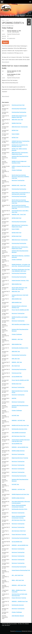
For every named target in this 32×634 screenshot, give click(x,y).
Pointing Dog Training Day (19, 108)
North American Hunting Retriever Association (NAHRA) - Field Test (20, 176)
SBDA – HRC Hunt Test (18, 580)
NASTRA (14, 398)
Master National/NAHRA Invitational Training (18, 517)
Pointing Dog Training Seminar (20, 538)
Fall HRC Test (15, 415)
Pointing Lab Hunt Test (18, 105)
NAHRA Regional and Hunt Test (20, 494)
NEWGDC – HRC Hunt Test (19, 585)
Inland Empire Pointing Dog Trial (21, 570)
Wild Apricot (19, 631)
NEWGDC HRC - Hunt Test (19, 185)
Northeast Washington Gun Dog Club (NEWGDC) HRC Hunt (20, 270)
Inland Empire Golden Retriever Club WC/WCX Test (21, 440)
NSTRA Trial (15, 130)
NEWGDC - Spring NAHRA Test (20, 447)
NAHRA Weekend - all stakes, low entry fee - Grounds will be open (21, 265)
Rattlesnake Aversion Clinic (19, 429)
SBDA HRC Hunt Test (17, 119)
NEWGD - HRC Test (17, 362)
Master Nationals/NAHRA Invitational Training (19, 506)
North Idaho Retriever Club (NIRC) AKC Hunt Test (19, 288)
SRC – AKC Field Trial (17, 575)
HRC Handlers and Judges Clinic (20, 324)
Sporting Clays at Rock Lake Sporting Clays (19, 594)
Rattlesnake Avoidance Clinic (20, 348)
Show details (5, 62)
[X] (28, 23)
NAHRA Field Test (16, 123)
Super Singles (15, 134)
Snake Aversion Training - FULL (20, 280)
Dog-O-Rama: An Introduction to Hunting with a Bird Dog (21, 193)
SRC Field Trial (16, 366)
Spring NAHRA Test (17, 376)
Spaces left (4, 36)
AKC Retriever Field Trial (19, 531)
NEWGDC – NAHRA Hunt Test (20, 601)
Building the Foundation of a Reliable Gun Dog (20, 145)
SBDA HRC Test (16, 291)
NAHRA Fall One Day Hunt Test (20, 425)
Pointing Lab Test (16, 373)
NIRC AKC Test (16, 358)
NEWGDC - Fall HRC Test (18, 420)
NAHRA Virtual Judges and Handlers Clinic (19, 162)
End (2, 74)
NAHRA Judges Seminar (18, 450)
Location (3, 34)
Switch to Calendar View (7, 25)
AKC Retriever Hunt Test (18, 436)
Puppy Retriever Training (19, 534)
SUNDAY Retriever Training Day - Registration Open (21, 141)
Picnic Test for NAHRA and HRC (20, 310)
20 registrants (11, 38)
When (3, 30)
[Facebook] (28, 20)
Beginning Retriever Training (20, 458)
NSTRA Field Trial (16, 218)
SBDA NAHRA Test (17, 284)
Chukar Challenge (7, 28)
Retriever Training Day (18, 180)
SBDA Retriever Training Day (20, 127)
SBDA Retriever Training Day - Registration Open (20, 153)
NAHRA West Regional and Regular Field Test (19, 116)
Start (3, 71)
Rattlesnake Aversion (18, 605)
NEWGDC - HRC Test (17, 339)
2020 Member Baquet (18, 616)
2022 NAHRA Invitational (19, 432)
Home (3, 20)
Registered (4, 38)
